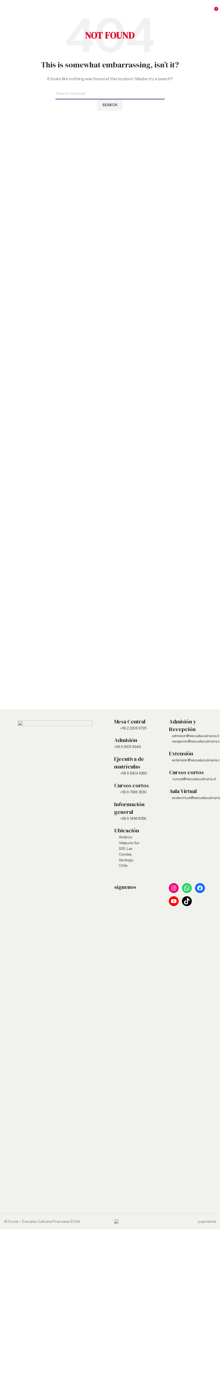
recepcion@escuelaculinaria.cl (194, 741)
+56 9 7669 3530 (133, 792)
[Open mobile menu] (6, 8)
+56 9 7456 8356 (133, 818)
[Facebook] (200, 888)
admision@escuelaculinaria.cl (194, 736)
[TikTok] (187, 901)
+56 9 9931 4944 (127, 746)
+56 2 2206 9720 (133, 728)
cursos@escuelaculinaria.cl (194, 779)
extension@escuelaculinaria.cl (194, 760)
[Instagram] (174, 888)
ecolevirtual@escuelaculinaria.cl (194, 798)
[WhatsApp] (187, 888)
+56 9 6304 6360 (133, 773)
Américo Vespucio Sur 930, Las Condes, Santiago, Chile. (129, 851)
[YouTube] (174, 901)
